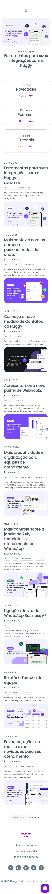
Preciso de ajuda (26, 845)
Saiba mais (26, 95)
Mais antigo (34, 817)
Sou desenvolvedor (26, 851)
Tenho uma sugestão (26, 856)
